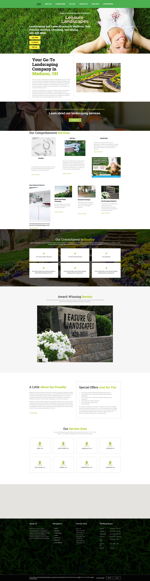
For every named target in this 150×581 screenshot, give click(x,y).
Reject (109, 578)
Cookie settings (100, 578)
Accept (117, 578)
